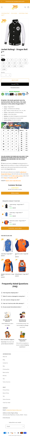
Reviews (4, 375)
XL (20, 59)
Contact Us (5, 363)
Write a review (15, 193)
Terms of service (6, 382)
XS (3, 59)
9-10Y (15, 66)
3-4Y (9, 63)
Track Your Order (6, 402)
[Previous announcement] (1, 1)
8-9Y (9, 66)
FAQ (4, 366)
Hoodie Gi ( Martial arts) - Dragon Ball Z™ (7, 275)
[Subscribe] (22, 426)
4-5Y (15, 63)
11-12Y (21, 66)
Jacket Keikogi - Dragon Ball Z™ (16, 204)
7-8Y (4, 66)
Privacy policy (6, 369)
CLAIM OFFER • (15, 228)
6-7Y (26, 63)
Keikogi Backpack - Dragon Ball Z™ (22, 274)
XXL (25, 59)
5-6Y (20, 63)
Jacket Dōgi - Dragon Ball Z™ (16, 212)
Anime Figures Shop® (5, 13)
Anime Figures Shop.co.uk (16, 435)
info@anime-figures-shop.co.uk (13, 410)
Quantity (3, 72)
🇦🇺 (7, 328)
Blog (4, 359)
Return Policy (6, 393)
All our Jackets (14, 13)
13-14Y (4, 69)
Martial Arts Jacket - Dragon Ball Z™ (17, 220)
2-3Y (4, 63)
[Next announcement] (28, 1)
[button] (1, 7)
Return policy (6, 372)
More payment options (15, 87)
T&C (4, 378)
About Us (5, 356)
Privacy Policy (6, 390)
